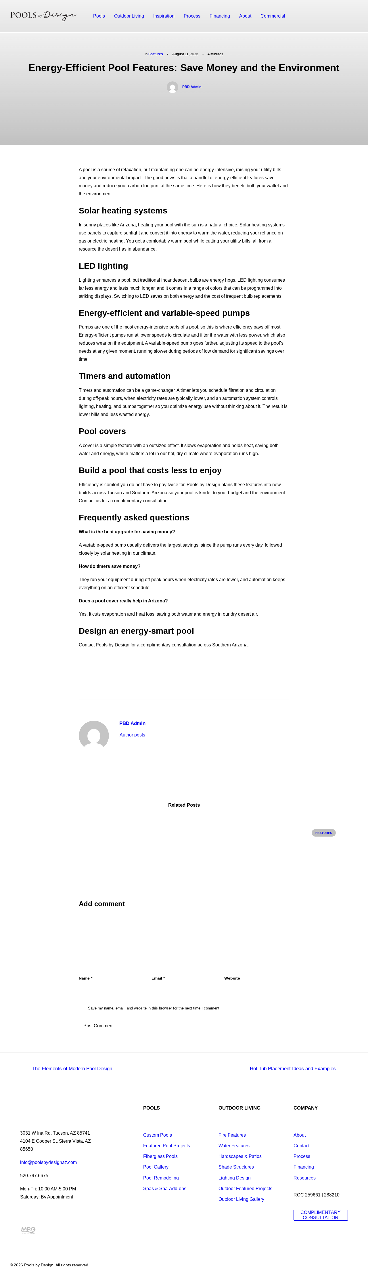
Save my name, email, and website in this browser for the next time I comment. (154, 1008)
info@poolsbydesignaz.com (48, 1162)
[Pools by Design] (43, 16)
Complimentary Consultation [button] (321, 1215)
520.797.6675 (34, 1175)
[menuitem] (99, 16)
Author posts (132, 734)
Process (192, 16)
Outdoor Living (129, 16)
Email (158, 978)
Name (85, 978)
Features (155, 54)
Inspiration (164, 16)
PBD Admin (191, 87)
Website (232, 978)
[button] (329, 16)
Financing (220, 16)
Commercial (272, 16)
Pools (99, 16)
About (245, 16)
